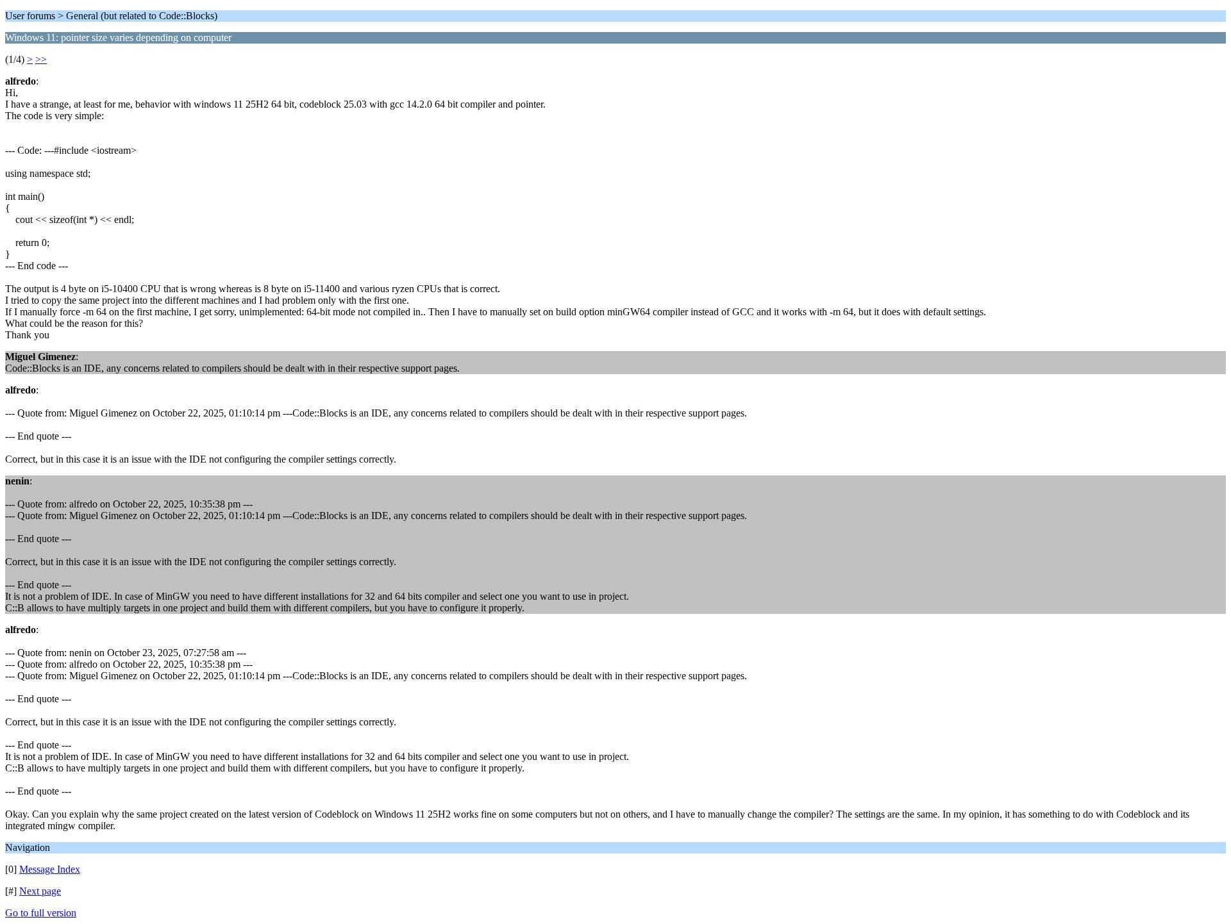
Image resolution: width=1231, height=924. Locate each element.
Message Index (49, 869)
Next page (40, 891)
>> (41, 59)
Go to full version (40, 912)
